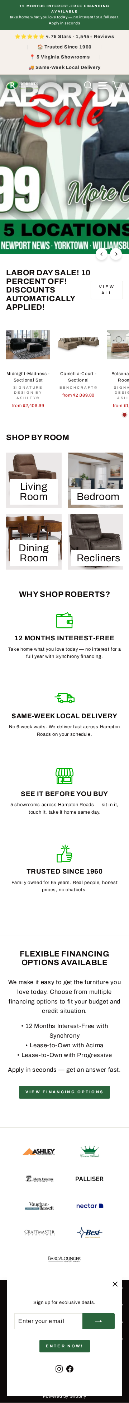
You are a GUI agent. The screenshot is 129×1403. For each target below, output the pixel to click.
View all (107, 289)
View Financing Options (64, 1092)
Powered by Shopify (64, 1396)
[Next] (116, 254)
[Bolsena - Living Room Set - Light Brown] (124, 414)
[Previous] (102, 254)
